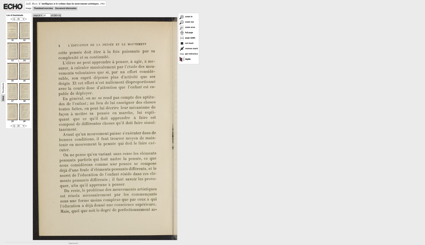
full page (189, 32)
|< (39, 15)
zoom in (188, 16)
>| (60, 15)
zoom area (190, 27)
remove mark (191, 48)
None (3, 98)
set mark (189, 43)
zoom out (189, 22)
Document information (65, 8)
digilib (188, 59)
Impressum (73, 243)
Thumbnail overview (43, 8)
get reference (191, 54)
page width (190, 38)
